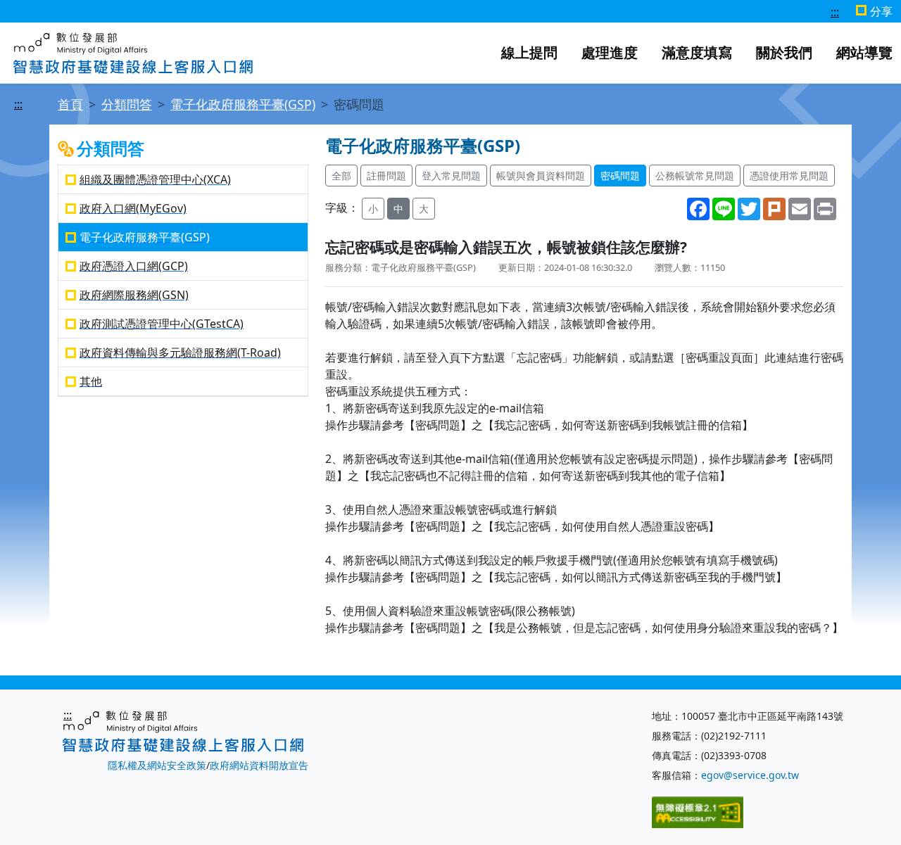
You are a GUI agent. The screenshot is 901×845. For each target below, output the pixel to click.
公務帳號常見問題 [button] (694, 175)
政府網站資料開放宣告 (259, 765)
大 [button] (424, 208)
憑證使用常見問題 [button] (789, 175)
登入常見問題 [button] (451, 175)
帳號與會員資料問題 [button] (540, 175)
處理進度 (609, 52)
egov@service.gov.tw (750, 775)
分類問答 (126, 104)
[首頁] (133, 51)
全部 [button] (341, 175)
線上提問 (529, 52)
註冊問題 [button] (386, 175)
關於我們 (784, 52)
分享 (881, 11)
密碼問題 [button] (620, 175)
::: (835, 12)
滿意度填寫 (697, 52)
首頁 (70, 104)
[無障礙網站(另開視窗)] (697, 811)
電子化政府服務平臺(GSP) (242, 104)
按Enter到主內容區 (280, 12)
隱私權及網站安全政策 (157, 765)
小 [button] (373, 208)
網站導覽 (864, 52)
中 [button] (398, 208)
